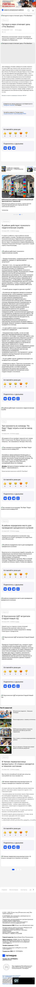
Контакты (24, 890)
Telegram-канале (9, 105)
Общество (5, 20)
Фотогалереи (13, 890)
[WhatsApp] (18, 398)
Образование (6, 221)
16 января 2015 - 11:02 (7, 230)
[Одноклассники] (9, 148)
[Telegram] (13, 148)
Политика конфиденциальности (12, 984)
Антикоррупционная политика (11, 975)
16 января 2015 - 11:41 (7, 29)
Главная (4, 890)
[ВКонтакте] (5, 148)
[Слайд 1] (14, 214)
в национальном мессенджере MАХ (15, 112)
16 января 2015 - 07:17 (7, 433)
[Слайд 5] (21, 214)
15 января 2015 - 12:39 (7, 769)
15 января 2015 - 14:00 (7, 621)
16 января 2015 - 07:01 (7, 531)
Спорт (4, 421)
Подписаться (25, 982)
